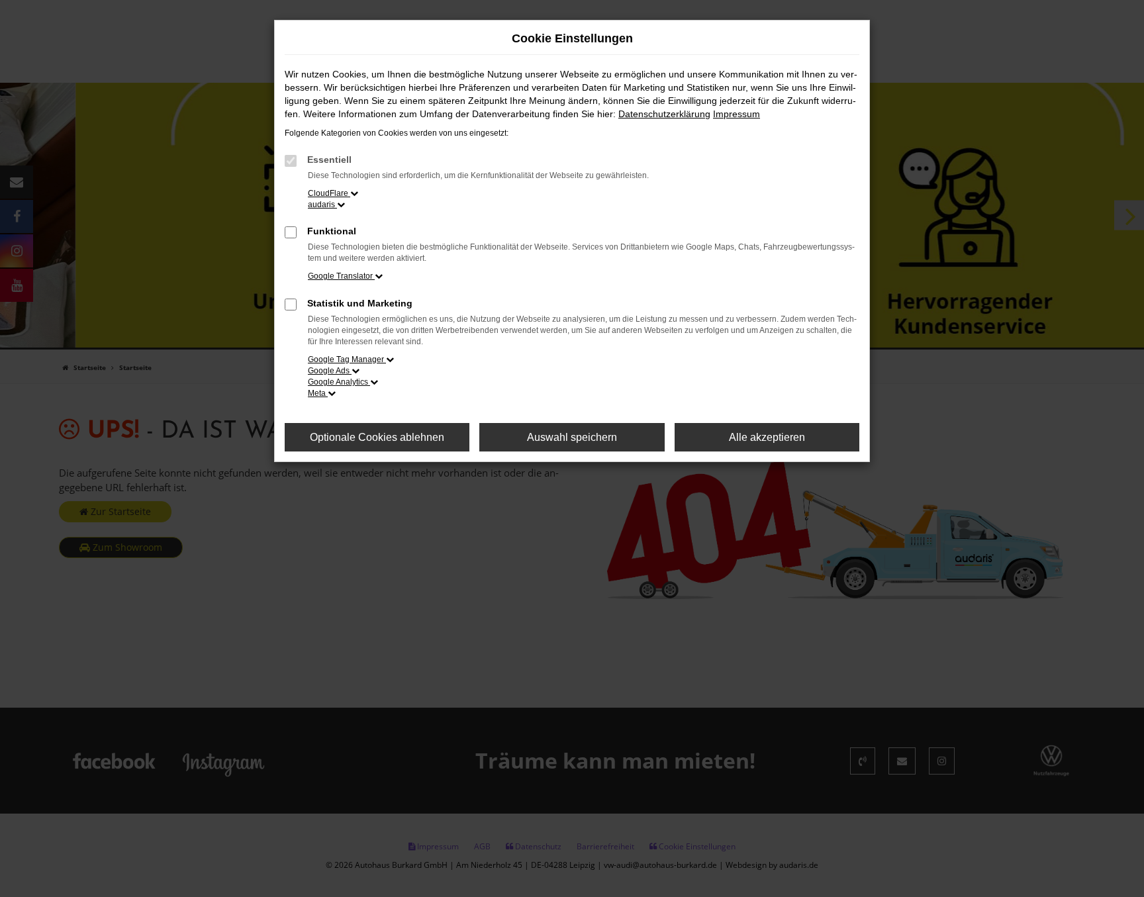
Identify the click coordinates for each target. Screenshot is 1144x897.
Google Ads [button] (330, 370)
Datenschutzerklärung (664, 114)
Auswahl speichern (572, 437)
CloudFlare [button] (329, 193)
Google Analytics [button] (339, 382)
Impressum (736, 114)
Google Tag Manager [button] (347, 359)
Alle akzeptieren (767, 437)
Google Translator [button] (341, 276)
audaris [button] (322, 204)
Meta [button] (318, 393)
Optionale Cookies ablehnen (377, 437)
